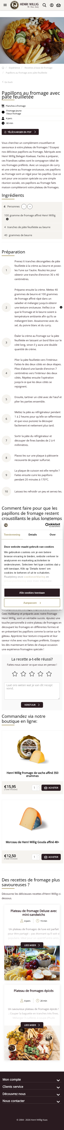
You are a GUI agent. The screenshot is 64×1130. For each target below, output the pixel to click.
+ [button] (30, 206)
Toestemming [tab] (12, 534)
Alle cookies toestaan (32, 592)
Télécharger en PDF (19, 132)
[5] (32, 690)
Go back (8, 82)
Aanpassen (30, 602)
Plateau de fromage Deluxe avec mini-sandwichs (34, 913)
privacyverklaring (15, 580)
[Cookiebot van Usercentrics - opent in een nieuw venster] (45, 525)
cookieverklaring (34, 576)
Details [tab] (33, 534)
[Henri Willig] (3, 67)
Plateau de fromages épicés (34, 991)
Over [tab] (52, 534)
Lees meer (30, 945)
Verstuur (30, 704)
